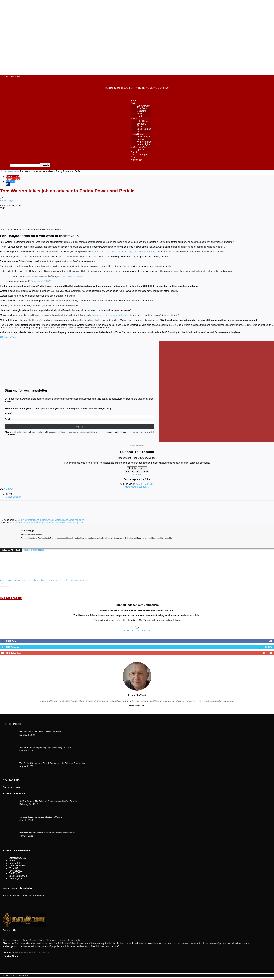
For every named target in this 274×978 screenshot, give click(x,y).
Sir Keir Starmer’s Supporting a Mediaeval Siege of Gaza (45, 747)
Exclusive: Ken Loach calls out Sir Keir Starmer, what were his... (48, 832)
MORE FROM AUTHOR (34, 550)
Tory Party (142, 108)
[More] (118, 218)
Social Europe (144, 129)
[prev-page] (2, 588)
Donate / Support (139, 154)
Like (270, 641)
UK (138, 131)
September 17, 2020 (41, 281)
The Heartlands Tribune (33, 895)
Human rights (143, 144)
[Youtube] (32, 542)
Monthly (132, 468)
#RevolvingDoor (8, 337)
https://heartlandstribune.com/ (31, 535)
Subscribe (267, 653)
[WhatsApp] (57, 217)
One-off (142, 468)
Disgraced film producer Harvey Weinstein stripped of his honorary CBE (47, 522)
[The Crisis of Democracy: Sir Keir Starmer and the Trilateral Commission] (10, 731)
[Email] (87, 217)
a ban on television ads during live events (111, 315)
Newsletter (136, 160)
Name (8, 413)
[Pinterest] (46, 217)
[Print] (98, 217)
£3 (127, 471)
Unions (140, 139)
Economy (141, 124)
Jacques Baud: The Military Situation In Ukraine (40, 817)
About (134, 152)
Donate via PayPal (145, 484)
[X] (36, 217)
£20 (146, 471)
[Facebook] (26, 217)
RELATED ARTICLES (11, 550)
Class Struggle (138, 134)
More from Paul (137, 705)
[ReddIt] (77, 217)
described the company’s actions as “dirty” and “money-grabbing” (123, 251)
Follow (268, 647)
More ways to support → (137, 487)
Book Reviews (138, 147)
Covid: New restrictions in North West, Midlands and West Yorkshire (50, 520)
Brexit (139, 113)
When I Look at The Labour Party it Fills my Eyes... (42, 732)
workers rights (144, 142)
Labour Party (143, 106)
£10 (139, 471)
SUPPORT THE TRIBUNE (137, 630)
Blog (133, 157)
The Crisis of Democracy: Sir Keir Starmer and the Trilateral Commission (52, 763)
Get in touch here (11, 787)
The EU (140, 116)
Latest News (143, 121)
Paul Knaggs (6, 200)
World (140, 126)
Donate (137, 474)
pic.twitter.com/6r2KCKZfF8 (69, 276)
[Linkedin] (67, 217)
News (134, 118)
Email (7, 419)
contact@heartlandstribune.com (32, 952)
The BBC (8, 489)
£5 (133, 471)
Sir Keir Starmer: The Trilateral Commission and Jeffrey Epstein (48, 801)
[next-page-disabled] (7, 588)
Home (134, 100)
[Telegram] (108, 217)
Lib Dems (141, 111)
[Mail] (27, 542)
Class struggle (144, 136)
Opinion (141, 149)
